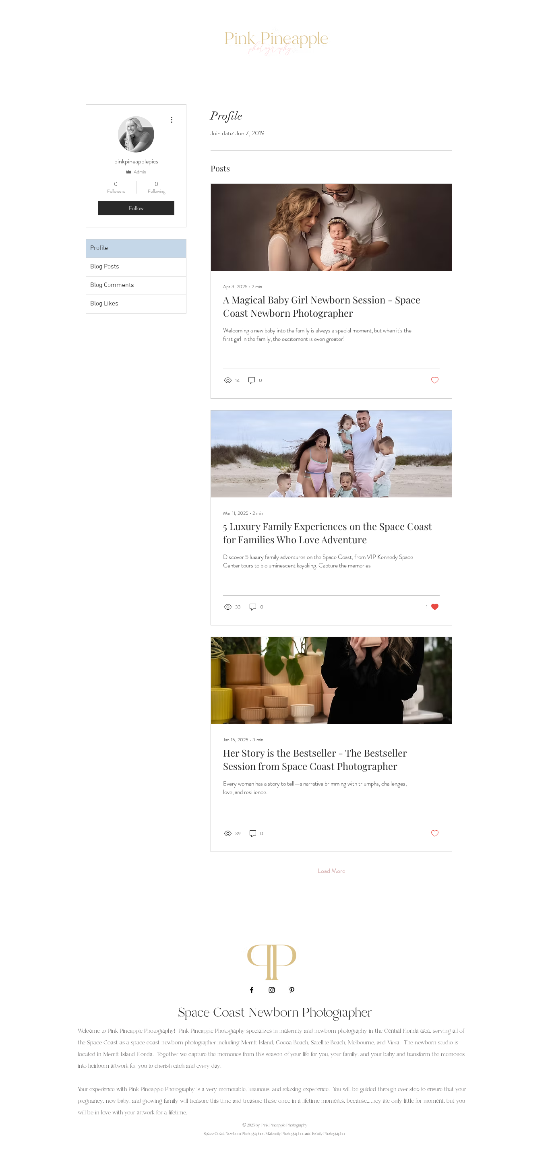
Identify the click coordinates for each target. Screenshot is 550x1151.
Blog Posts (104, 267)
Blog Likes (104, 304)
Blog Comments (112, 285)
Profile (99, 248)
